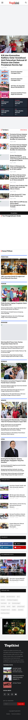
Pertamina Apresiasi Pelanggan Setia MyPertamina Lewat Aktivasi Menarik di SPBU (18, 74)
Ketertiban (20, 609)
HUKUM (3, 283)
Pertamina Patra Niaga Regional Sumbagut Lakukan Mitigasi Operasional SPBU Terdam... (12, 355)
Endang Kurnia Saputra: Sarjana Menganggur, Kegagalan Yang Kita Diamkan (12, 460)
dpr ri (18, 596)
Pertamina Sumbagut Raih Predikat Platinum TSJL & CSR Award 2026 (13, 351)
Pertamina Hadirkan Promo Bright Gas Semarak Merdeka (18, 94)
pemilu (8, 606)
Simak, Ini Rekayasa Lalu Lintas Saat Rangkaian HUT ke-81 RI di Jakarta (18, 167)
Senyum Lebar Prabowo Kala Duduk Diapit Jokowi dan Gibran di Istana (18, 187)
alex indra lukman (11, 596)
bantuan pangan (16, 603)
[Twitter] (8, 694)
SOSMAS (4, 361)
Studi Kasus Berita (5, 613)
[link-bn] (14, 626)
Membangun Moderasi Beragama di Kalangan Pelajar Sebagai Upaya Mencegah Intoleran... (12, 474)
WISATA (3, 400)
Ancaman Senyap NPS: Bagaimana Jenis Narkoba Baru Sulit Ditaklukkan (13, 466)
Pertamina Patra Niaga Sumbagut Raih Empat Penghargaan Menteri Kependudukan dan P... (12, 347)
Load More (14, 213)
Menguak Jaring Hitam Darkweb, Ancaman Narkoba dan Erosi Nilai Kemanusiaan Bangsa (12, 470)
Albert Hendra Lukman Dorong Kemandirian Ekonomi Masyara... (18, 505)
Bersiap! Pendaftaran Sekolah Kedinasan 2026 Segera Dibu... (18, 514)
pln (9, 603)
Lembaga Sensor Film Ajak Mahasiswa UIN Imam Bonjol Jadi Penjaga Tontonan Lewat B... (13, 394)
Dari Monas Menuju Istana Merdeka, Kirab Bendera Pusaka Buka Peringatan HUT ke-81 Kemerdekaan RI (19, 177)
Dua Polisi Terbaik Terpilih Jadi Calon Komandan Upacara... (18, 486)
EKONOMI (4, 322)
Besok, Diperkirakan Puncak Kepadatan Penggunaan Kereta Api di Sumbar (11, 425)
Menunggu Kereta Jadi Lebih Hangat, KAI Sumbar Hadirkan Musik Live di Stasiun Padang (13, 429)
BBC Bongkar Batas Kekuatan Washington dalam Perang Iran (18, 495)
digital (13, 606)
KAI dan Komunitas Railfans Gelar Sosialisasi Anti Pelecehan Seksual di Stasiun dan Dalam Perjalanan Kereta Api (14, 60)
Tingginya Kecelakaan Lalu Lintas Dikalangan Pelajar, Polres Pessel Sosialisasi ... (12, 316)
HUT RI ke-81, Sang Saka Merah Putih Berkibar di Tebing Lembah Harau (18, 87)
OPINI (3, 439)
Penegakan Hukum (5, 609)
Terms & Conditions (16, 714)
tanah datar (3, 603)
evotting (3, 606)
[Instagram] (12, 694)
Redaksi (8, 714)
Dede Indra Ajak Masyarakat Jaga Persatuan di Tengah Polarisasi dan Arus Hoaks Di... (12, 390)
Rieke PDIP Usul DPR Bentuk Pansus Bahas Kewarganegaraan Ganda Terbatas (18, 204)
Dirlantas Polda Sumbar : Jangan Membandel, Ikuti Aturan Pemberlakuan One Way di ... (14, 308)
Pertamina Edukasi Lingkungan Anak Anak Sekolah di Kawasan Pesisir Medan (14, 386)
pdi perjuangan (20, 606)
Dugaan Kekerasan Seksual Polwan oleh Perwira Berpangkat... (17, 525)
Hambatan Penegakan (12, 600)
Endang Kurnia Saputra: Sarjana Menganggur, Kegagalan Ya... (18, 677)
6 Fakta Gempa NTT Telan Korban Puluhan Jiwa (18, 195)
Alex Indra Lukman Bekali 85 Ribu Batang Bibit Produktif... (17, 579)
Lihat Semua (23, 130)
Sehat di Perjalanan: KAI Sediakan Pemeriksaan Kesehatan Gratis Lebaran (13, 433)
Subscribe (21, 704)
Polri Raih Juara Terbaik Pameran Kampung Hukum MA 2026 (12, 312)
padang (2, 596)
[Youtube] (15, 694)
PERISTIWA (4, 257)
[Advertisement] (14, 19)
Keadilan (14, 609)
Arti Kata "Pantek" (17, 683)
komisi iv (3, 600)
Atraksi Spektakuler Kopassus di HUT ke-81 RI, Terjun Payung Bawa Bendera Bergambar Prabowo (19, 158)
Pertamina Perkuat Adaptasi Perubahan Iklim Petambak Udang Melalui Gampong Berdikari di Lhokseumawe (18, 136)
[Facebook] (4, 694)
